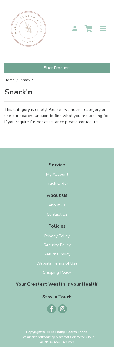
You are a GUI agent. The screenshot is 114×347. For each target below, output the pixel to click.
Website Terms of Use (57, 263)
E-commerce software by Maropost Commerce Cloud (57, 337)
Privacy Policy (57, 236)
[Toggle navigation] (103, 29)
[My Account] (75, 29)
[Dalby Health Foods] (28, 28)
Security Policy (57, 245)
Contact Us (57, 214)
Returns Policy (57, 254)
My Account (57, 174)
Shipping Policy (57, 272)
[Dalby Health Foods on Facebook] (51, 308)
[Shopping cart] (88, 29)
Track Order (57, 183)
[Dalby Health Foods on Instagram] (62, 308)
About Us (57, 205)
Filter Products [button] (57, 68)
